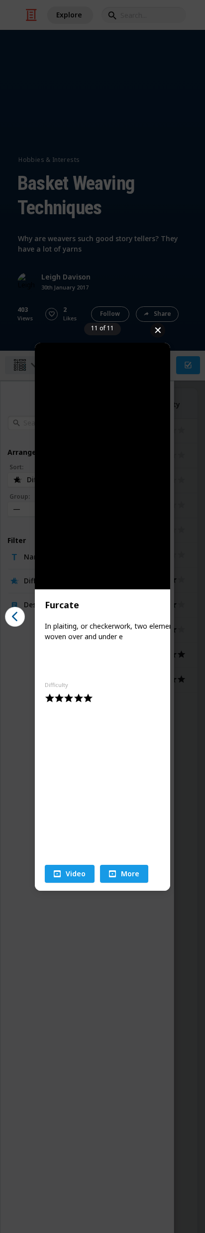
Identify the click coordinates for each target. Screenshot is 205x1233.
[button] (70, 874)
